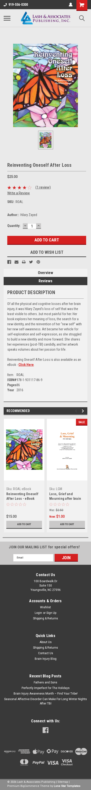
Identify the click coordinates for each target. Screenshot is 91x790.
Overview (45, 272)
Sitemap (63, 781)
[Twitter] (31, 262)
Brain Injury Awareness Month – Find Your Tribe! (46, 693)
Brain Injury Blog (46, 658)
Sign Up (51, 613)
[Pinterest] (38, 262)
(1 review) (43, 187)
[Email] (16, 262)
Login (38, 613)
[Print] (24, 262)
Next (83, 411)
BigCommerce (29, 786)
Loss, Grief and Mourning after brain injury (65, 498)
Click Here (26, 365)
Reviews (45, 281)
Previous (77, 411)
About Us (46, 642)
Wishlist (45, 607)
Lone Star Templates (67, 786)
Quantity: (13, 226)
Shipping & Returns (45, 618)
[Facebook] (9, 262)
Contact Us (45, 653)
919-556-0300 (18, 5)
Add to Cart (24, 524)
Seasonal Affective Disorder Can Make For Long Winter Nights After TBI (45, 701)
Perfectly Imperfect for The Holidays (46, 688)
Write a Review (18, 193)
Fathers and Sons (45, 682)
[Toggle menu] (7, 18)
